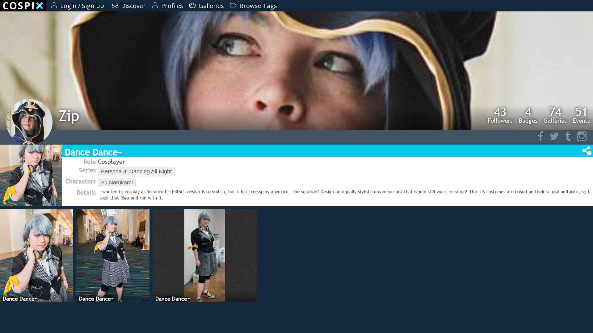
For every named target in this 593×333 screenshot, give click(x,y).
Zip (69, 115)
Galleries (555, 115)
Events (581, 115)
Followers (500, 115)
